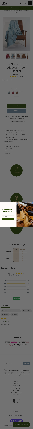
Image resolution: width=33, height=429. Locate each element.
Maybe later (8, 220)
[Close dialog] (32, 202)
